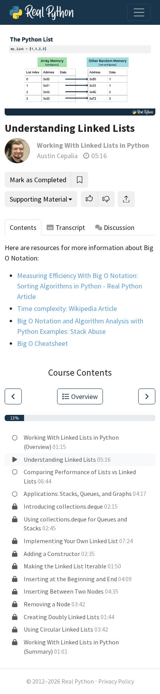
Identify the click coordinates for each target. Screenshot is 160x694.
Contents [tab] (23, 227)
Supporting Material (38, 199)
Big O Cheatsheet (42, 343)
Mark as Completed (38, 179)
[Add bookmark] (79, 180)
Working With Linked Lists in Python (93, 145)
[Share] (126, 199)
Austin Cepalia (57, 155)
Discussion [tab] (119, 227)
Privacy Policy (116, 681)
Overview (84, 396)
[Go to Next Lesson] (146, 396)
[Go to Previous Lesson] (13, 396)
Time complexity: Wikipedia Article (67, 308)
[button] (89, 199)
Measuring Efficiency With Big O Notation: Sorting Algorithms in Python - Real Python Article (79, 286)
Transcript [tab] (70, 227)
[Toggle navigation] (139, 12)
